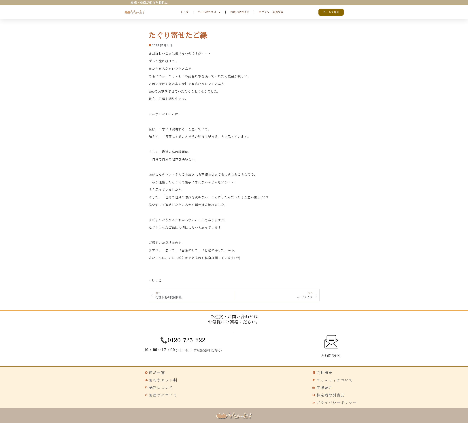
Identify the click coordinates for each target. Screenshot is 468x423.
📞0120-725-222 (182, 339)
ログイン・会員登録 (271, 12)
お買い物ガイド (239, 12)
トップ (184, 12)
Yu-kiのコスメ (207, 12)
